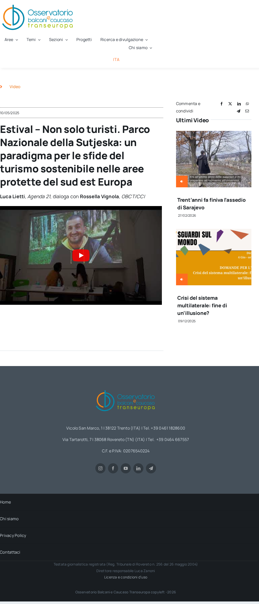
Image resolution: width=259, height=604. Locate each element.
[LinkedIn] (239, 103)
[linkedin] (138, 468)
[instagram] (100, 468)
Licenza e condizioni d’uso (125, 577)
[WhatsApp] (247, 103)
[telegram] (151, 468)
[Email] (247, 111)
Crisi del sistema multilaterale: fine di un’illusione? (202, 305)
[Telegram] (238, 111)
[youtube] (126, 468)
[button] (81, 255)
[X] (230, 103)
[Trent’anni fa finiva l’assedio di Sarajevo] (213, 134)
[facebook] (113, 468)
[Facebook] (221, 103)
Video (15, 86)
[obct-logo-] (125, 388)
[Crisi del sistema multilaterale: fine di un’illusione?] (213, 232)
